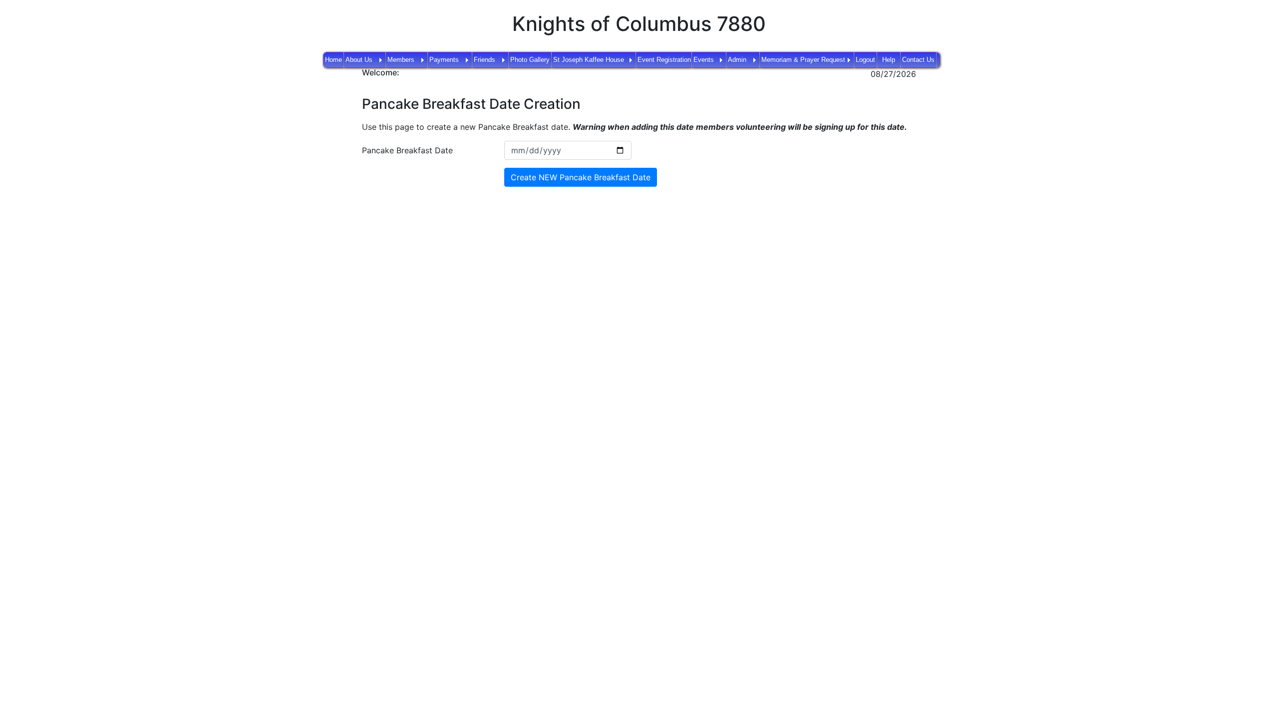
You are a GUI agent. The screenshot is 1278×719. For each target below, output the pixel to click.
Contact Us (918, 59)
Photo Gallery (530, 59)
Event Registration (664, 59)
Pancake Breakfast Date (407, 150)
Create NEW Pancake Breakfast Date (580, 177)
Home (333, 59)
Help (888, 59)
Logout (865, 59)
